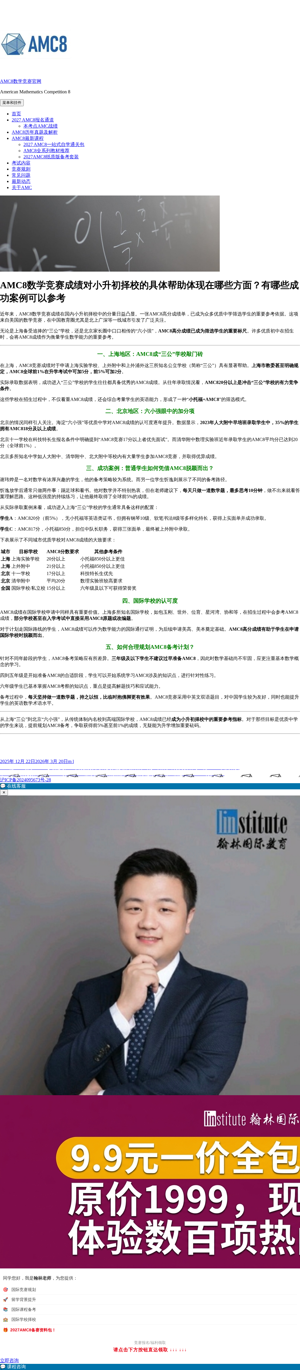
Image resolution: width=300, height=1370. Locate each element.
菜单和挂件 (11, 102)
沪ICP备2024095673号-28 (25, 779)
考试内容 (21, 162)
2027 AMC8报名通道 (33, 119)
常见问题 (21, 175)
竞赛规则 (21, 169)
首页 (16, 113)
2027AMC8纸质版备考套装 (51, 156)
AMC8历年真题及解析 (35, 132)
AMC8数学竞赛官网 (20, 81)
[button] (150, 786)
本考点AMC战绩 (40, 126)
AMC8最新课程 (28, 138)
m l (71, 761)
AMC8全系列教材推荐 (46, 150)
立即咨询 (9, 1360)
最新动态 (21, 181)
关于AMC (22, 187)
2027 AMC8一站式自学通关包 (53, 144)
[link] (150, 1367)
